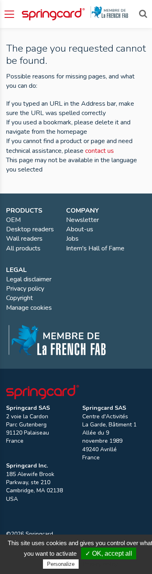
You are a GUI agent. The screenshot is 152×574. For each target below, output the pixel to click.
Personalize (61, 564)
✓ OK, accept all (108, 553)
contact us (99, 150)
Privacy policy (100, 564)
